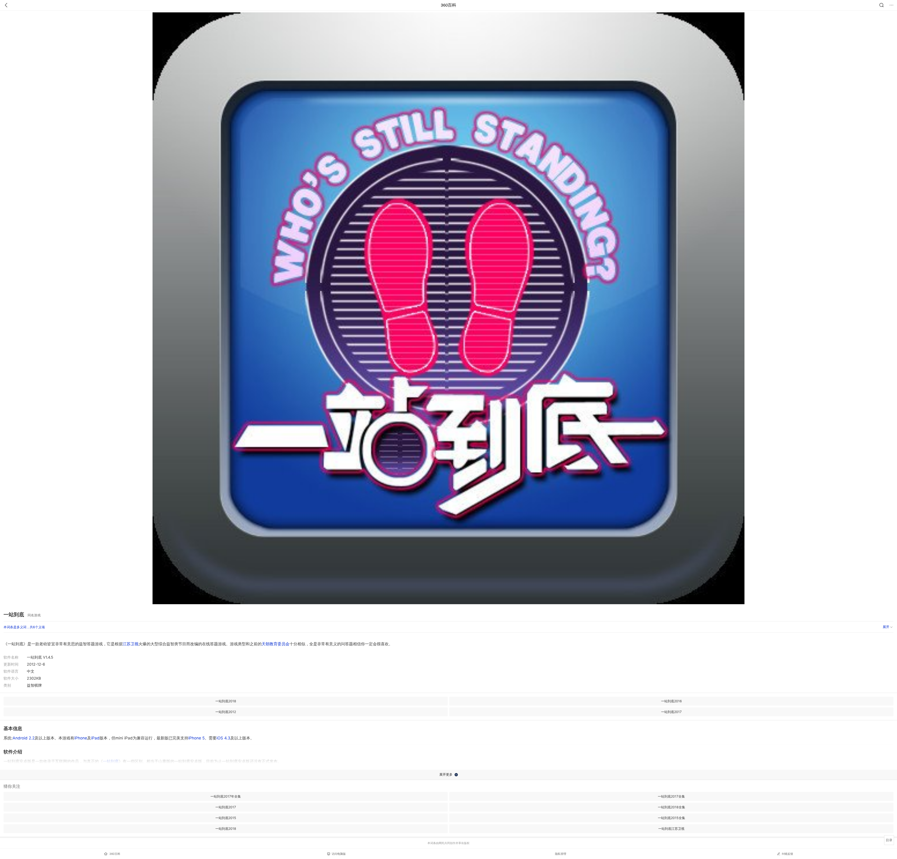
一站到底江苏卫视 (671, 829)
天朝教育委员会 (275, 644)
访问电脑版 (339, 853)
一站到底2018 (225, 701)
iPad (95, 738)
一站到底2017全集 (671, 796)
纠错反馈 (787, 853)
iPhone (80, 738)
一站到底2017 (671, 712)
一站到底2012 (225, 712)
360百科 (448, 5)
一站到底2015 (225, 818)
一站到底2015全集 (671, 818)
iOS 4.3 (223, 738)
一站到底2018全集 (671, 807)
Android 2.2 (24, 738)
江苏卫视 (131, 644)
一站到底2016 (671, 701)
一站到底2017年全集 (225, 796)
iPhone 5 (196, 738)
